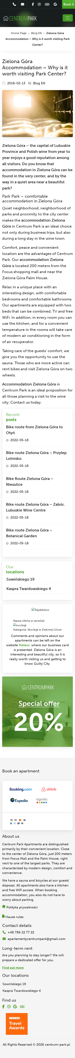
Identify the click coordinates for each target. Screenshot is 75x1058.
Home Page (19, 33)
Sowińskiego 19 (20, 579)
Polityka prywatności (22, 907)
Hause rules (14, 917)
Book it (68, 4)
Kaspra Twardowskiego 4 (28, 588)
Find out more (13, 968)
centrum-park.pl (57, 1045)
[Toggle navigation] (68, 18)
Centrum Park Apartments (22, 844)
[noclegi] (19, 625)
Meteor (24, 645)
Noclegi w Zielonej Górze (45, 629)
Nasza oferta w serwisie (28, 620)
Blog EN (36, 33)
